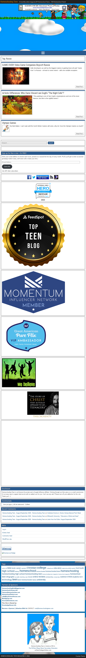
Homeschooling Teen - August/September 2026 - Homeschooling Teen (23, 513)
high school (8, 571)
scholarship (49, 577)
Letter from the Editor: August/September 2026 (61, 519)
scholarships (56, 577)
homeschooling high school (13, 574)
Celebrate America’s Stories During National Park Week (64, 513)
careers (23, 568)
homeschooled (40, 571)
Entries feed (6, 532)
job (16, 577)
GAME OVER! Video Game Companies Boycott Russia (26, 65)
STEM (69, 577)
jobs (18, 577)
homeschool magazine (64, 574)
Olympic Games (9, 123)
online (35, 577)
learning (22, 577)
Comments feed (7, 536)
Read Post (79, 86)
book (13, 568)
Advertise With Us (21, 608)
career (18, 568)
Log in (4, 529)
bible (9, 568)
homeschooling (70, 570)
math (26, 577)
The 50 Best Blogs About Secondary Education (43, 648)
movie (30, 577)
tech (81, 577)
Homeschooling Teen (9, 1)
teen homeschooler (25, 580)
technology (7, 579)
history (17, 571)
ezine (70, 568)
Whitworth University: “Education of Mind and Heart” (63, 516)
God (77, 568)
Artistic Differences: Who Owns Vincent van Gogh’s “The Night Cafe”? (33, 93)
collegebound (50, 568)
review (41, 576)
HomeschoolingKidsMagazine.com (13, 588)
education (57, 568)
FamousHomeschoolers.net (11, 592)
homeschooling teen (33, 574)
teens (34, 580)
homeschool (28, 570)
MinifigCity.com (7, 598)
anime (3, 568)
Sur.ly (47, 196)
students (75, 577)
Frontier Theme (80, 656)
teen (15, 579)
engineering (65, 568)
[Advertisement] (43, 35)
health (81, 568)
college (41, 567)
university (41, 579)
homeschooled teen (53, 571)
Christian (31, 567)
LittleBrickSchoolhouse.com (11, 596)
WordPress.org (6, 539)
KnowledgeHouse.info (9, 605)
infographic (10, 577)
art (6, 568)
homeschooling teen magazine (50, 574)
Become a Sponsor (8, 608)
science (63, 577)
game (73, 568)
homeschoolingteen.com (43, 191)
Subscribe (7, 166)
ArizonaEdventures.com (10, 600)
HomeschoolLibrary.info (10, 590)
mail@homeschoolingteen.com (44, 608)
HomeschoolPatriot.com (10, 594)
